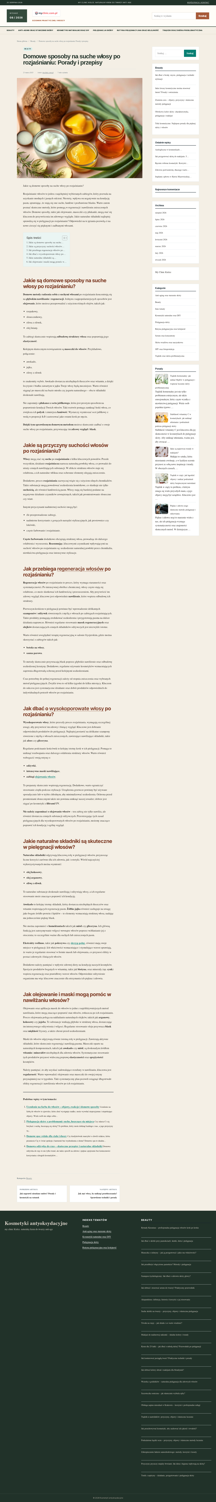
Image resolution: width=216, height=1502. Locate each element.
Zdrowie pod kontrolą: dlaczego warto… (172, 169)
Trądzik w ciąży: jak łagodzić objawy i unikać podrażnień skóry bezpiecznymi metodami (182, 479)
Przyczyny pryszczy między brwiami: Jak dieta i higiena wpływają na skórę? (173, 1463)
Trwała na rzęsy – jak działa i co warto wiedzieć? (161, 1323)
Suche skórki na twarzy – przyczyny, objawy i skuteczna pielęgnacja (169, 1311)
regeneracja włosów (80, 569)
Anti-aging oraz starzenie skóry (35, 30)
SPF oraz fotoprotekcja (164, 349)
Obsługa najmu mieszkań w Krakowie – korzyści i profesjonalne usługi (170, 1405)
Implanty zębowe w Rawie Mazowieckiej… (173, 176)
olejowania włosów (45, 776)
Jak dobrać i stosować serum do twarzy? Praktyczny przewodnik (168, 1287)
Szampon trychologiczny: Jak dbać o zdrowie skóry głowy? (166, 1276)
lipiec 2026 (159, 219)
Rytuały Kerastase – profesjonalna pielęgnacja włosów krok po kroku (170, 1227)
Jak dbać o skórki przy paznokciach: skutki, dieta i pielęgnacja (167, 1240)
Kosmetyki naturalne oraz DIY (73, 30)
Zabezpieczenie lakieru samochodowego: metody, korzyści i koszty (169, 1452)
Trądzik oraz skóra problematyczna (182, 30)
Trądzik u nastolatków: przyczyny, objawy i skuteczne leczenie (167, 1416)
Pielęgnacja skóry (103, 30)
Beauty (11, 30)
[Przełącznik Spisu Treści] (63, 237)
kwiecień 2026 (161, 239)
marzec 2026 (160, 246)
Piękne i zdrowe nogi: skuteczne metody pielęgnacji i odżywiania (183, 509)
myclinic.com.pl (47, 72)
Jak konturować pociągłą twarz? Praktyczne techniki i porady (166, 1358)
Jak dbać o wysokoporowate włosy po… (47, 253)
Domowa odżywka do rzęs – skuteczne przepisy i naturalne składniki (64, 1146)
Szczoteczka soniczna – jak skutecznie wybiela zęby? (163, 1393)
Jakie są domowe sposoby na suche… (46, 242)
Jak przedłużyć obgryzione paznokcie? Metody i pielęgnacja (166, 1264)
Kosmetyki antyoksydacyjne (36, 1223)
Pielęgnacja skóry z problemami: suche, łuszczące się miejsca (60, 1121)
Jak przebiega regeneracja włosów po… (47, 250)
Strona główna (22, 41)
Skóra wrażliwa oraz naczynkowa (169, 342)
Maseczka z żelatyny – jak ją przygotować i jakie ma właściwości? (168, 1252)
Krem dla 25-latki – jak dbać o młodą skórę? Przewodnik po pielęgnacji (171, 1346)
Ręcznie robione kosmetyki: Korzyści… (171, 163)
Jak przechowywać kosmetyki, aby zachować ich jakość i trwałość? (169, 1428)
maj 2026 (159, 232)
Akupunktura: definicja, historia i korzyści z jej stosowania (165, 1299)
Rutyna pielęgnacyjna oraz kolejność (138, 30)
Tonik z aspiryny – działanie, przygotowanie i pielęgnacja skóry (167, 1475)
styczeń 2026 (160, 259)
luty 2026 (159, 253)
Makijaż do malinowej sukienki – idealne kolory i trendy (165, 1334)
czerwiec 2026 (161, 226)
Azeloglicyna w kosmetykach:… (168, 149)
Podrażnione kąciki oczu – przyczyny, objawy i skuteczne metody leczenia (172, 1440)
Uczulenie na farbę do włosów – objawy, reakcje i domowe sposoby (62, 1107)
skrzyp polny (78, 943)
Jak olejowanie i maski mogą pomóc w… (48, 261)
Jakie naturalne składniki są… (42, 257)
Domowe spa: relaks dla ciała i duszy (46, 1136)
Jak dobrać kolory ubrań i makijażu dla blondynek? (162, 1369)
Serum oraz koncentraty (165, 335)
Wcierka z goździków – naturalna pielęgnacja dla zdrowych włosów (169, 1381)
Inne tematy (160, 308)
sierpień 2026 (160, 212)
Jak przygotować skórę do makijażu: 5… (172, 156)
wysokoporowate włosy (76, 708)
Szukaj (202, 15)
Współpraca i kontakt (198, 3)
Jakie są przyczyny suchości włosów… (46, 246)
